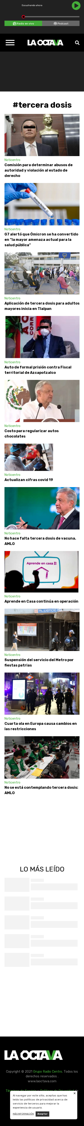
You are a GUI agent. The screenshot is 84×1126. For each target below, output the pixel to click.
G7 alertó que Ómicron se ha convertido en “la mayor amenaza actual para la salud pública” (41, 239)
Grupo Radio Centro (47, 1072)
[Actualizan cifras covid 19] (28, 457)
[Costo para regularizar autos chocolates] (42, 401)
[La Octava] (45, 42)
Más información (23, 1114)
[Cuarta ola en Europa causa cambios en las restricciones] (42, 694)
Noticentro (12, 160)
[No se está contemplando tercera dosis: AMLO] (42, 757)
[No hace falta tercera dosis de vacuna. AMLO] (42, 508)
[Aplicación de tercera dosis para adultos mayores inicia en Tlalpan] (42, 273)
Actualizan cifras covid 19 (28, 480)
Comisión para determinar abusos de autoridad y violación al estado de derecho (38, 170)
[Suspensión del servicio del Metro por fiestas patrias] (42, 630)
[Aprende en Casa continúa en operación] (41, 572)
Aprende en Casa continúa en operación (41, 601)
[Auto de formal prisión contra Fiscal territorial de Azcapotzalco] (42, 337)
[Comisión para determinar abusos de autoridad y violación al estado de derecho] (42, 135)
